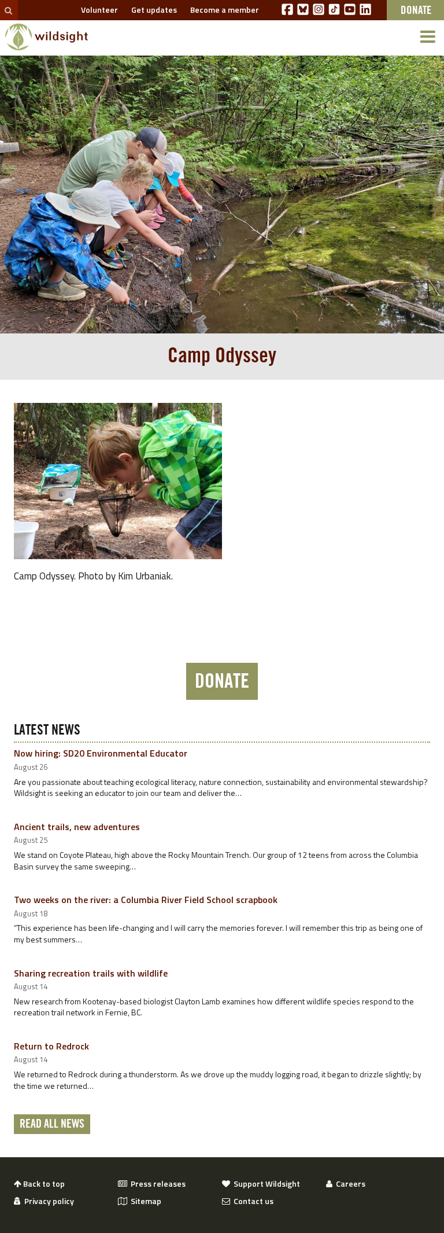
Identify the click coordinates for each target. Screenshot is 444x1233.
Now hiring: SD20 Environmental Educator (100, 753)
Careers (348, 1184)
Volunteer (97, 9)
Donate (222, 681)
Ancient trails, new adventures (77, 827)
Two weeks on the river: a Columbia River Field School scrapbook (146, 900)
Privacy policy (47, 1201)
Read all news (52, 1124)
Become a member (223, 9)
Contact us (251, 1201)
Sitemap (144, 1201)
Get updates (152, 9)
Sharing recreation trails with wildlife (91, 973)
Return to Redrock (51, 1046)
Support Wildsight (265, 1184)
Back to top (43, 1184)
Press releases (156, 1184)
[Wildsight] (46, 37)
